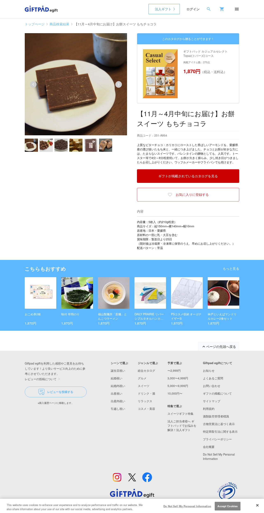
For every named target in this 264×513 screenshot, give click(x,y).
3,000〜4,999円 (177, 378)
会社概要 (208, 447)
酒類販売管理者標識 (216, 416)
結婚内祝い (118, 386)
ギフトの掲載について (217, 393)
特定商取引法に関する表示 (220, 431)
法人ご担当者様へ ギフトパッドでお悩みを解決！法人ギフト (181, 425)
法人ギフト (163, 9)
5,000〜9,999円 (177, 386)
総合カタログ (146, 370)
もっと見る (231, 268)
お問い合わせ (211, 386)
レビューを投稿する (60, 392)
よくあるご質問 (213, 378)
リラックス (145, 401)
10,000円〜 (174, 393)
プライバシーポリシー (217, 439)
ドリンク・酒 (146, 393)
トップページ (35, 24)
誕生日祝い (118, 370)
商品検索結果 (59, 24)
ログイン (193, 9)
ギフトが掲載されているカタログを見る (188, 176)
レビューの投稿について (41, 379)
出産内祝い (118, 401)
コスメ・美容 (146, 409)
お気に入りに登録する (192, 194)
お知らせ (208, 370)
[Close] (257, 505)
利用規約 (208, 409)
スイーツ (143, 386)
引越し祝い (118, 409)
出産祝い (116, 393)
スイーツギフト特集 (180, 413)
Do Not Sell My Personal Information (187, 506)
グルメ (142, 378)
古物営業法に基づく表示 (219, 424)
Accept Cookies (227, 506)
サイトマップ (211, 401)
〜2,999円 (174, 370)
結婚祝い (116, 378)
